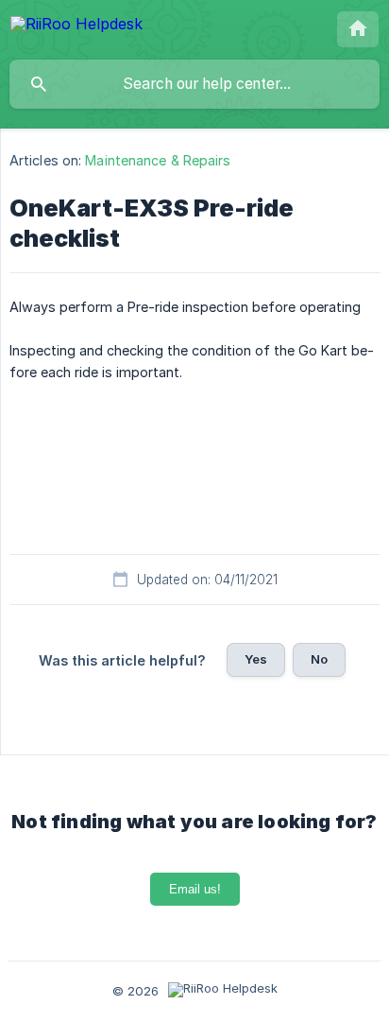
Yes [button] (256, 659)
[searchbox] (194, 84)
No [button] (319, 659)
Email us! (195, 889)
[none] (76, 27)
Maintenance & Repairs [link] (157, 160)
